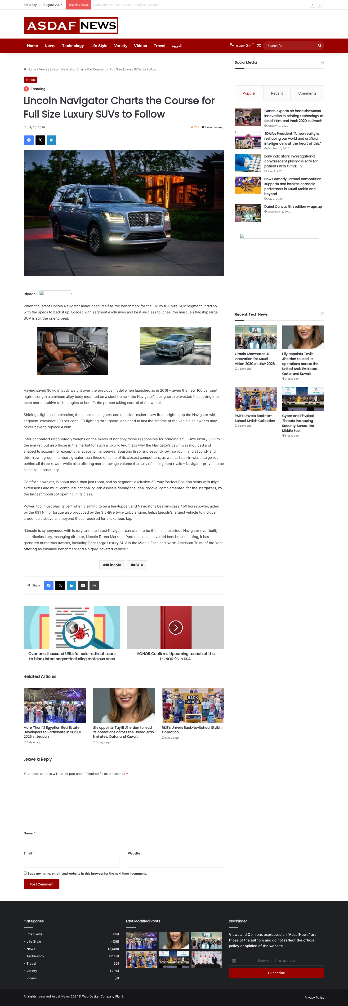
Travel (159, 45)
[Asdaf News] (71, 25)
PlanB (119, 996)
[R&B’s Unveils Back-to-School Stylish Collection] (193, 705)
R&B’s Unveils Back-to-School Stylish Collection (127, 5)
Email (29, 853)
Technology (73, 45)
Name (29, 833)
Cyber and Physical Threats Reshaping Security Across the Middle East (298, 423)
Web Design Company (98, 996)
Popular (249, 93)
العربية (177, 45)
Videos (140, 45)
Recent (277, 93)
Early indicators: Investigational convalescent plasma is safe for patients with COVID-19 (291, 161)
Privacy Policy (314, 997)
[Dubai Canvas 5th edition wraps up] (248, 213)
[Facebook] (29, 140)
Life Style (98, 45)
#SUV (138, 565)
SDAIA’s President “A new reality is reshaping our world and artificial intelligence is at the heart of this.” (292, 138)
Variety (120, 45)
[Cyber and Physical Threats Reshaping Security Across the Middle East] (303, 399)
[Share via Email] (83, 585)
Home (32, 45)
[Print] (94, 585)
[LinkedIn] (51, 140)
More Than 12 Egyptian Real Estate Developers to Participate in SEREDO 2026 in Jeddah (53, 732)
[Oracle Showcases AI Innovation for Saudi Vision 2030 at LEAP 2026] (256, 337)
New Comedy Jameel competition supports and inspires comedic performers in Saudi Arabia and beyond (292, 186)
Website (134, 853)
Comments (307, 93)
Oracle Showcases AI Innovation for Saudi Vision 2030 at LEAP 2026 (255, 358)
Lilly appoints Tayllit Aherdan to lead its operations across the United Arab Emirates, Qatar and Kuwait (123, 732)
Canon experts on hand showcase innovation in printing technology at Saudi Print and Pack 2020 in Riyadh (294, 115)
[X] (40, 140)
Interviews (34, 934)
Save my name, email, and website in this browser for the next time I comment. (87, 873)
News (50, 45)
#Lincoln (113, 565)
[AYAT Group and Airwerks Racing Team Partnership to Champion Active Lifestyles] (206, 959)
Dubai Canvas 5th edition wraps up (293, 206)
